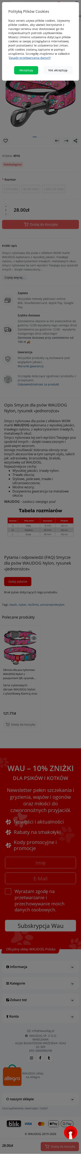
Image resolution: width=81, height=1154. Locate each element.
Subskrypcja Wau (40, 640)
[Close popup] (72, 532)
